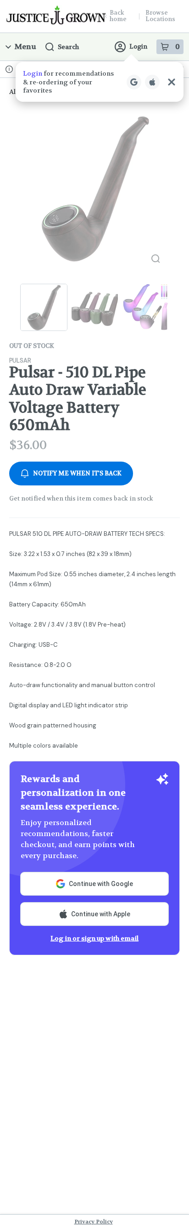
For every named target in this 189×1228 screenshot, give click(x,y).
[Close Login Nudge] (171, 82)
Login (138, 46)
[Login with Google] (134, 82)
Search (68, 47)
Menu (25, 46)
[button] (99, 82)
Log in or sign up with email (94, 938)
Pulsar (20, 360)
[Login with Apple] (152, 82)
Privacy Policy (93, 1221)
